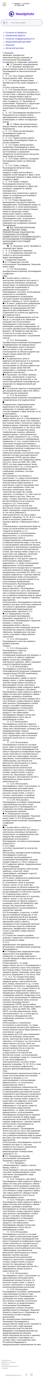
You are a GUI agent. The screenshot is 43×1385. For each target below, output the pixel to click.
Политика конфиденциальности (20, 39)
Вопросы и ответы (8, 1362)
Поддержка (6, 1360)
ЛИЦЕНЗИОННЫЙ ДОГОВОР (18, 42)
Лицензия (5, 1364)
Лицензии (10, 45)
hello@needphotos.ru (13, 1375)
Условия (4, 1368)
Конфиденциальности (9, 1366)
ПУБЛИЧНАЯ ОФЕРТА (15, 35)
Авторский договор (15, 48)
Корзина (17, 3)
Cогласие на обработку (16, 32)
